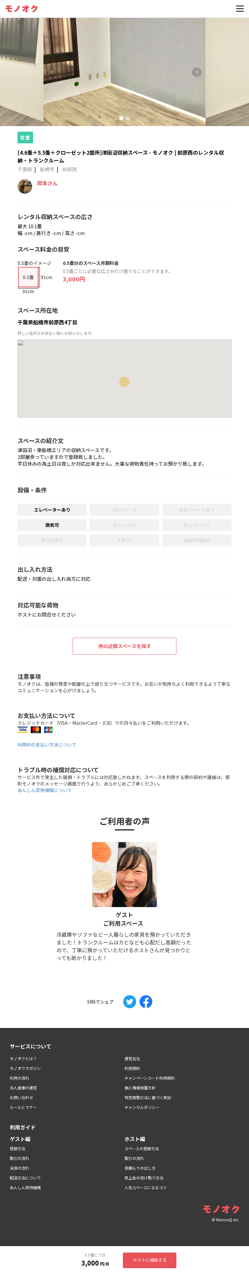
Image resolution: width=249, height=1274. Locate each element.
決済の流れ (19, 1168)
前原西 (69, 169)
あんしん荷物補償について (45, 790)
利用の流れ (19, 1078)
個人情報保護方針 (140, 1087)
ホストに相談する (150, 1260)
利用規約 (132, 1068)
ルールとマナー (23, 1107)
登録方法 (17, 1148)
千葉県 (25, 169)
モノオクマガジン (25, 1068)
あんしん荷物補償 (25, 1187)
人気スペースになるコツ (145, 1187)
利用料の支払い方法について (47, 744)
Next (197, 72)
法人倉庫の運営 (23, 1087)
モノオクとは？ (23, 1058)
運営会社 (132, 1058)
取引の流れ (19, 1158)
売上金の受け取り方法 (143, 1177)
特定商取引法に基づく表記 (147, 1097)
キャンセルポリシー (142, 1107)
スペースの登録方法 (141, 1148)
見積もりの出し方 (140, 1168)
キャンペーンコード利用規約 (149, 1078)
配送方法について (25, 1177)
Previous (52, 72)
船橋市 (47, 169)
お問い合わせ (21, 1097)
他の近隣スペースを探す (124, 646)
